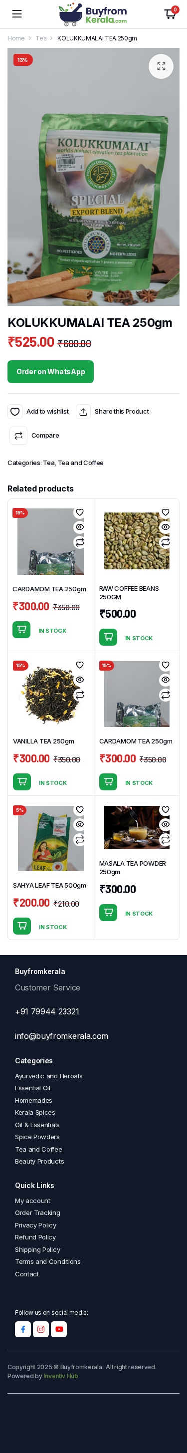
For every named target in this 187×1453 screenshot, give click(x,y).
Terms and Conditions (48, 1261)
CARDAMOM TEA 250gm (49, 589)
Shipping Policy (37, 1249)
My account (32, 1201)
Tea (40, 38)
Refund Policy (35, 1237)
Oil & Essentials (37, 1125)
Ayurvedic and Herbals (48, 1076)
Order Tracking (37, 1212)
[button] (161, 66)
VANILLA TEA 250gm (43, 741)
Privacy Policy (35, 1225)
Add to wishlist (14, 411)
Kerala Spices (35, 1112)
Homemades (33, 1100)
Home (16, 38)
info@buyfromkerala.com (61, 1036)
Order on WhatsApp (50, 371)
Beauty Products (39, 1161)
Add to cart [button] (21, 629)
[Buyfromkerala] (93, 14)
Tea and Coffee (81, 463)
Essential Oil (32, 1088)
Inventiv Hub (60, 1376)
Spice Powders (37, 1137)
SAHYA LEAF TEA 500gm (49, 885)
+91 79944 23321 (47, 1011)
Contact (27, 1274)
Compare (45, 435)
